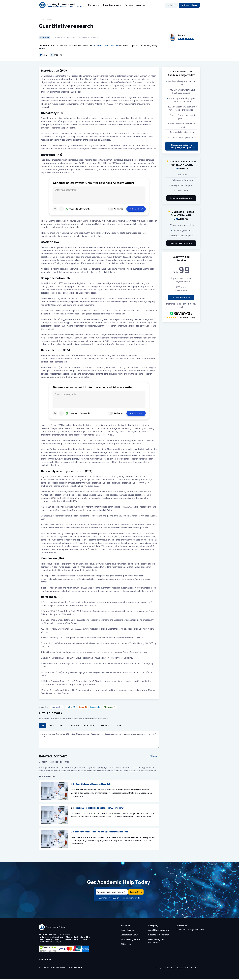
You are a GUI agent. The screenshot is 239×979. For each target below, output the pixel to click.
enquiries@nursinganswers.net (190, 929)
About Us (140, 5)
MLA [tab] (52, 725)
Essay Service (127, 930)
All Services (126, 944)
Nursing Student (186, 38)
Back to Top (44, 959)
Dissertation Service (130, 934)
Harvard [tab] (75, 725)
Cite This (58, 54)
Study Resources (110, 5)
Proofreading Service (131, 939)
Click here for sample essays (105, 45)
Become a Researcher (158, 934)
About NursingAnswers (158, 930)
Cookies (187, 968)
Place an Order (190, 5)
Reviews (129, 5)
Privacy (158, 968)
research (44, 37)
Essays (49, 19)
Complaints (195, 968)
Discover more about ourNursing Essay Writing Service (182, 146)
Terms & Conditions (168, 968)
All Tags (153, 756)
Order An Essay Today (181, 297)
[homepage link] (40, 19)
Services (92, 5)
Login (172, 5)
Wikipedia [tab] (104, 725)
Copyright (180, 968)
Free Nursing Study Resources (157, 941)
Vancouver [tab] (89, 725)
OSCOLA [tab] (119, 725)
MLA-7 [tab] (62, 725)
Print (45, 54)
